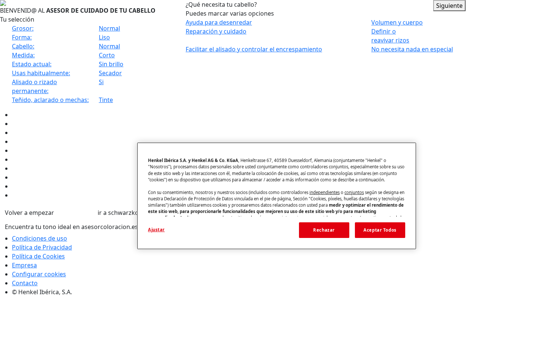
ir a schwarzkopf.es (125, 213)
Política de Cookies (38, 256)
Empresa (24, 265)
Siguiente (449, 5)
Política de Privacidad (42, 247)
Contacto (25, 283)
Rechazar (324, 230)
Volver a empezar (29, 213)
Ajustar (156, 229)
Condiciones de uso (39, 238)
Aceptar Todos (379, 230)
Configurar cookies (39, 274)
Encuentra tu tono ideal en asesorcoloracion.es (71, 227)
